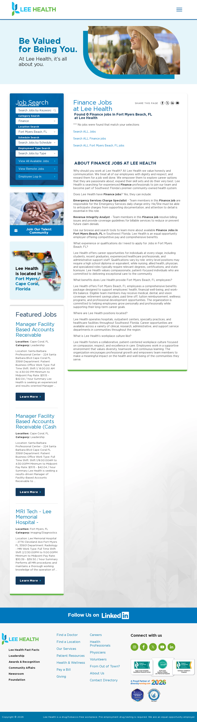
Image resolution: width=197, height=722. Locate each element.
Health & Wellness (71, 662)
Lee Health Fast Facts (24, 650)
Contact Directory (104, 680)
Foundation (17, 679)
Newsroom (16, 674)
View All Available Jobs (33, 161)
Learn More (32, 398)
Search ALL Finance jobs (89, 138)
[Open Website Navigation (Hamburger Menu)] (179, 9)
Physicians (98, 652)
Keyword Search (28, 105)
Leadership (16, 656)
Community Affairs (22, 668)
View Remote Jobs (31, 168)
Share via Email (177, 103)
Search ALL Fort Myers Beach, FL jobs (98, 145)
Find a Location (68, 641)
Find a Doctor (67, 635)
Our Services (66, 648)
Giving (61, 676)
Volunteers (98, 659)
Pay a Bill (64, 669)
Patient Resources (71, 655)
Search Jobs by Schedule (35, 142)
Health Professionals (100, 643)
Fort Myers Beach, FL (32, 131)
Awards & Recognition (24, 662)
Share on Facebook (162, 103)
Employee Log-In (29, 176)
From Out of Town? (105, 666)
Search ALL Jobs (84, 131)
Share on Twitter (167, 103)
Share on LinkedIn (172, 103)
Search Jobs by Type (32, 153)
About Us (97, 673)
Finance (23, 120)
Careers (96, 635)
